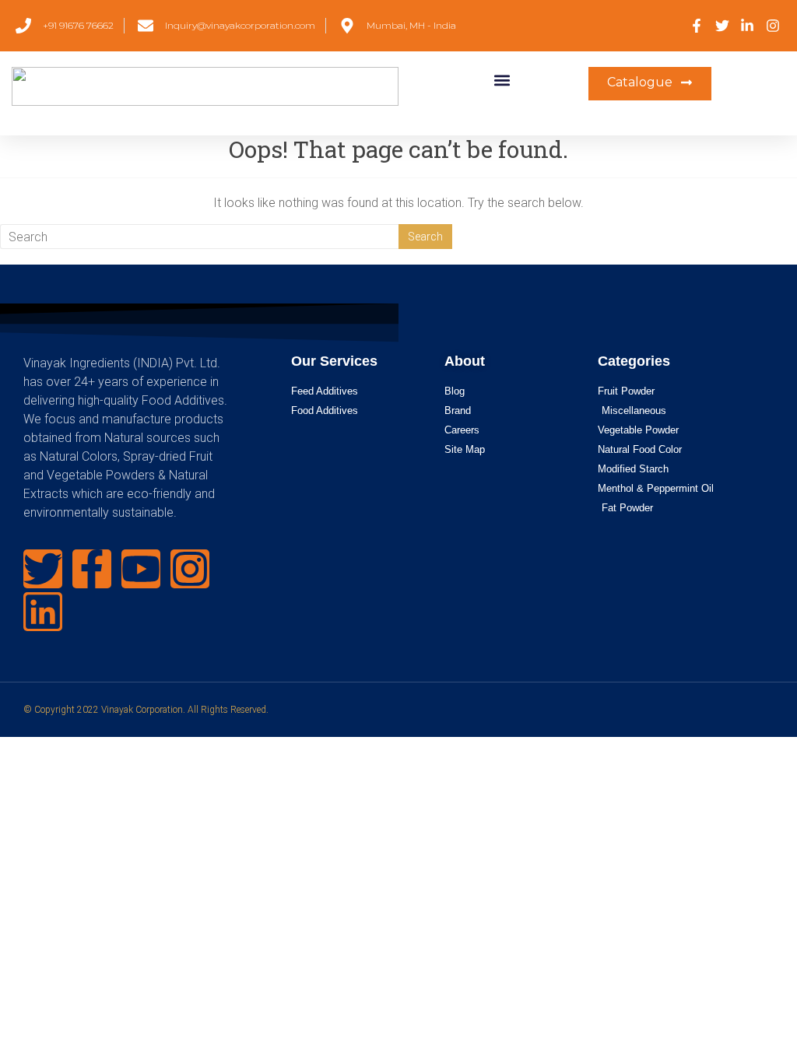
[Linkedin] (42, 611)
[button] (501, 80)
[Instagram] (189, 568)
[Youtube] (140, 568)
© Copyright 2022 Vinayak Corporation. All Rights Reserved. (146, 709)
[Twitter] (42, 568)
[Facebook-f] (91, 568)
